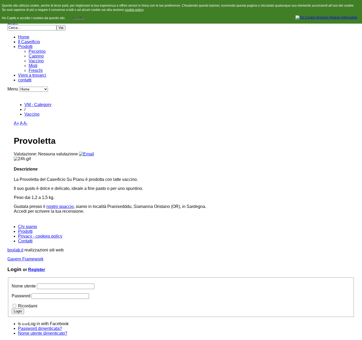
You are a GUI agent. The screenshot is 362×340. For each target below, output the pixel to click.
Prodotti (25, 46)
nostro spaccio (60, 206)
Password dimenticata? (40, 328)
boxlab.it (15, 250)
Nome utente (24, 286)
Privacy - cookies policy (40, 236)
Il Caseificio (29, 42)
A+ (16, 123)
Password (21, 296)
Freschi (36, 70)
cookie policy (134, 10)
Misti (33, 65)
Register (36, 269)
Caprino (36, 56)
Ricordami (27, 306)
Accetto (78, 18)
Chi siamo (27, 226)
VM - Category (37, 104)
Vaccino (36, 61)
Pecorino (37, 51)
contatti (25, 80)
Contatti (25, 241)
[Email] (86, 154)
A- (25, 123)
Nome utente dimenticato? (42, 333)
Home (23, 37)
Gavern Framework (25, 259)
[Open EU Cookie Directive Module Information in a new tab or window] (326, 17)
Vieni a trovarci (32, 75)
